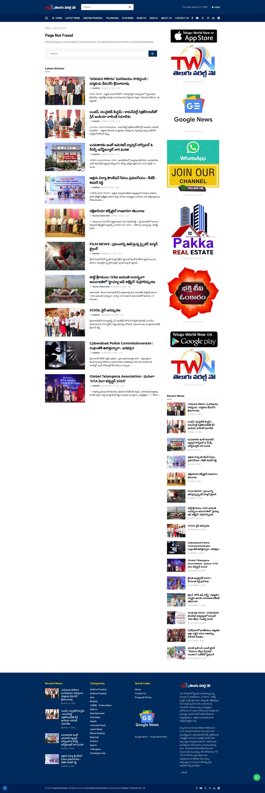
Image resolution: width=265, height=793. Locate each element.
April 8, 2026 (108, 154)
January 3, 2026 (110, 353)
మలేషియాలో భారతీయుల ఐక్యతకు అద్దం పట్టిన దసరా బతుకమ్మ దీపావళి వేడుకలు (204, 633)
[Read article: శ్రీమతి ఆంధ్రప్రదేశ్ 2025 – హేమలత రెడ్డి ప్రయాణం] (176, 583)
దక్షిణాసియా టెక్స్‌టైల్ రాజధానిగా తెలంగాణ (117, 211)
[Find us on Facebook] (192, 18)
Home (59, 18)
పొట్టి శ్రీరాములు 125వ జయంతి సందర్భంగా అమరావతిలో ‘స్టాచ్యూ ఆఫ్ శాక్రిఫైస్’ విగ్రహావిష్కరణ (203, 511)
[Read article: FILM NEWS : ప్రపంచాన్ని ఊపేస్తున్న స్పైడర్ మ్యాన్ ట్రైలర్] (65, 256)
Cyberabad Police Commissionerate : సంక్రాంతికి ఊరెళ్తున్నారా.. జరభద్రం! (203, 546)
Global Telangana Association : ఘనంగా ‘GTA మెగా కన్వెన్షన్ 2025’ (203, 563)
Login (217, 7)
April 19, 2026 (109, 121)
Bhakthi (141, 18)
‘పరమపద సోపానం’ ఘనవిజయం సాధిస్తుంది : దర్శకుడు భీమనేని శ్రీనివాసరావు (203, 407)
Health (154, 18)
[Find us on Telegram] (218, 18)
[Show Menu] (46, 18)
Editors (94, 709)
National (94, 737)
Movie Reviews (97, 733)
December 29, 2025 (111, 386)
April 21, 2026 (109, 88)
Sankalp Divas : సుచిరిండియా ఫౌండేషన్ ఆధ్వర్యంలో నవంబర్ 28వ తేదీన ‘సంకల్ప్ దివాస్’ (203, 616)
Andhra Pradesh (92, 18)
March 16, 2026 (119, 287)
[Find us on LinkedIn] (213, 18)
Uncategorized (97, 753)
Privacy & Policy (143, 697)
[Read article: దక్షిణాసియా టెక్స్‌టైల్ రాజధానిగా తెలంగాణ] (65, 223)
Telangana (112, 18)
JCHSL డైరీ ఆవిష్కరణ (105, 310)
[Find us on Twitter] (203, 18)
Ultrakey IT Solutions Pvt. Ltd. (133, 788)
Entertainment (97, 713)
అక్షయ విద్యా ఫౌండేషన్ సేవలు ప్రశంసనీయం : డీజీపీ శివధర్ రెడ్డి (71, 759)
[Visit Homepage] (60, 7)
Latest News (72, 18)
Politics (94, 741)
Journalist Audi (98, 725)
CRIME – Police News (101, 705)
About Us (166, 18)
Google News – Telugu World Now (151, 737)
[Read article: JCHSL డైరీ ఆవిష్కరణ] (65, 322)
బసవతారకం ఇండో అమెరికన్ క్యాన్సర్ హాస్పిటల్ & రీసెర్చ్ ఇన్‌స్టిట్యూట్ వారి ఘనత (201, 442)
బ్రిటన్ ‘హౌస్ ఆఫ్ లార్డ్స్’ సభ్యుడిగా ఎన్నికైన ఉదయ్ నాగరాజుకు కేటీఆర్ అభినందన (204, 598)
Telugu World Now (101, 216)
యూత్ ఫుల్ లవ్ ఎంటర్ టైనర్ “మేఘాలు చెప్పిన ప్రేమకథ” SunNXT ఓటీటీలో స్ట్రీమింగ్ (201, 651)
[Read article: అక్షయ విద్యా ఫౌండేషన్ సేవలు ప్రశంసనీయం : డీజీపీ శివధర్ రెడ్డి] (65, 190)
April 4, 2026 (108, 188)
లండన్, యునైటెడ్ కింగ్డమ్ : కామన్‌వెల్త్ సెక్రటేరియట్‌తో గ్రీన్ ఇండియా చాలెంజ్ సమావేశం (201, 425)
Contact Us (182, 18)
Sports (93, 745)
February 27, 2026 (111, 315)
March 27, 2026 (109, 254)
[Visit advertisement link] (193, 52)
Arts (92, 697)
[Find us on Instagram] (208, 18)
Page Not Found (59, 28)
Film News (127, 18)
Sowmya (96, 88)
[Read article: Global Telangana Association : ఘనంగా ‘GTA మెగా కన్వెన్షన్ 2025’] (65, 388)
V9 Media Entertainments (97, 788)
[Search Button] (130, 7)
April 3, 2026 (118, 216)
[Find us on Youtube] (197, 18)
